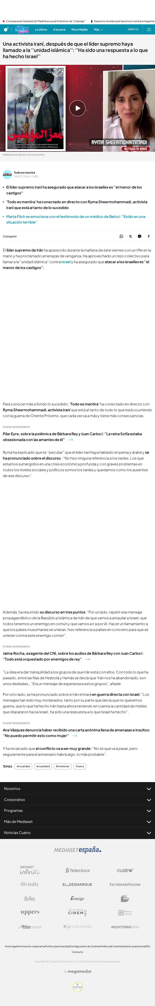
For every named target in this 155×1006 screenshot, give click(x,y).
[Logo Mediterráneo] (125, 926)
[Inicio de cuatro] (6, 29)
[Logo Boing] (29, 899)
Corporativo (14, 799)
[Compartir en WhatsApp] (121, 236)
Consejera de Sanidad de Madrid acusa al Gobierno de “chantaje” (45, 21)
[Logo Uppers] (30, 913)
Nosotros (12, 788)
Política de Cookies (111, 946)
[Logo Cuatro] (125, 870)
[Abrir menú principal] (149, 29)
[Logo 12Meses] (125, 912)
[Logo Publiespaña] (77, 927)
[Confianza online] (78, 990)
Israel (66, 261)
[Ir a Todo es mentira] (21, 29)
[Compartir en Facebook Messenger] (139, 236)
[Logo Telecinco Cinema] (77, 912)
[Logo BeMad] (125, 899)
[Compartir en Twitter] (130, 236)
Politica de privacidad (57, 946)
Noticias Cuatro (17, 832)
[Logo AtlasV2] (30, 927)
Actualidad (23, 766)
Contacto (77, 951)
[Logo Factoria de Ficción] (125, 884)
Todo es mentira (24, 172)
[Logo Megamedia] (79, 971)
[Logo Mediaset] (77, 852)
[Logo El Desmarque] (77, 884)
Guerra (80, 766)
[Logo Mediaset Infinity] (30, 870)
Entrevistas (62, 766)
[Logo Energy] (77, 899)
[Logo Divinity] (30, 884)
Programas (13, 810)
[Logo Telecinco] (77, 870)
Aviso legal (11, 946)
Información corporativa (31, 946)
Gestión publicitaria (134, 946)
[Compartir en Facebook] (148, 236)
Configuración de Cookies (85, 946)
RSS (147, 946)
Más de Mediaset (18, 821)
